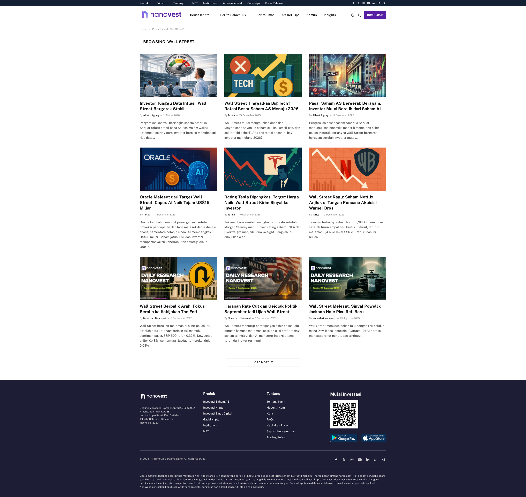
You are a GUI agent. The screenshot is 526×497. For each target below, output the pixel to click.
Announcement (232, 3)
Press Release (274, 3)
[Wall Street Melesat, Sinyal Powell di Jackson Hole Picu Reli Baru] (347, 278)
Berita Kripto (200, 15)
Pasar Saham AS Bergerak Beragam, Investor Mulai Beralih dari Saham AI (345, 106)
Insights (330, 15)
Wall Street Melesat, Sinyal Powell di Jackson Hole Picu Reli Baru (346, 309)
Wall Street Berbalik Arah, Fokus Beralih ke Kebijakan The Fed (172, 309)
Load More (261, 362)
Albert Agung (151, 115)
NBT (195, 3)
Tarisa (231, 115)
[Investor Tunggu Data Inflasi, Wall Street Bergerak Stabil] (178, 75)
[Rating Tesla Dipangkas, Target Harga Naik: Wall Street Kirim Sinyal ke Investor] (263, 169)
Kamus (312, 15)
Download (375, 15)
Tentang (178, 3)
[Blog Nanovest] (161, 15)
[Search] (359, 14)
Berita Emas (265, 15)
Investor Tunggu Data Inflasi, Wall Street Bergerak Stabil (173, 106)
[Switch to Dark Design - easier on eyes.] (352, 15)
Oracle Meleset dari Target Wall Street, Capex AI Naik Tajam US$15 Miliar (175, 203)
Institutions (210, 3)
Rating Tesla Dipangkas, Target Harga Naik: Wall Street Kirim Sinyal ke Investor (261, 203)
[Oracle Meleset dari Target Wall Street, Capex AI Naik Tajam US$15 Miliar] (178, 169)
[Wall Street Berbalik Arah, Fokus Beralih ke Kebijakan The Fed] (178, 278)
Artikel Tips (290, 15)
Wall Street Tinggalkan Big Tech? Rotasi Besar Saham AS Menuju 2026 (261, 106)
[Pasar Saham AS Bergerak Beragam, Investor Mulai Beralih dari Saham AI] (347, 75)
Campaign (253, 3)
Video (160, 3)
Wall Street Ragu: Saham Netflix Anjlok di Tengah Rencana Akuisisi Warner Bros (343, 203)
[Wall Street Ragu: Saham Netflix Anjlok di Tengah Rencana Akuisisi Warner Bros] (347, 169)
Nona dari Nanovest (154, 318)
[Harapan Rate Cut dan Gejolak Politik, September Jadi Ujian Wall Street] (263, 278)
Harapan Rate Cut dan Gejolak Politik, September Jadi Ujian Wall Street (261, 309)
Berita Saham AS (233, 15)
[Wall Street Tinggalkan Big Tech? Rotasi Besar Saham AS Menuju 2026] (263, 75)
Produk (144, 3)
